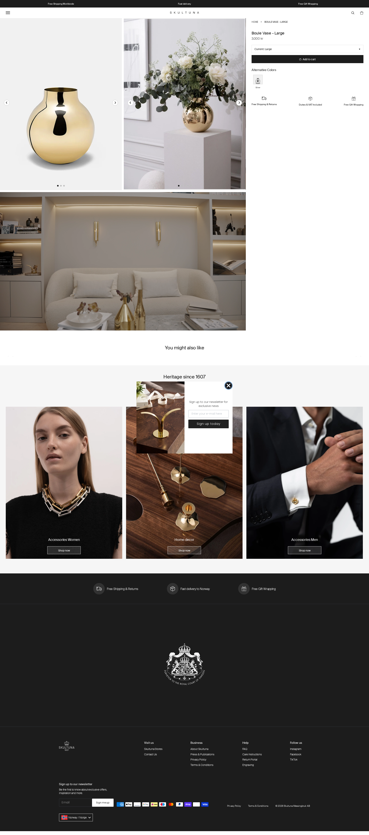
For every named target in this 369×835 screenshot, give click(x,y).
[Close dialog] (228, 386)
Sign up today (208, 424)
